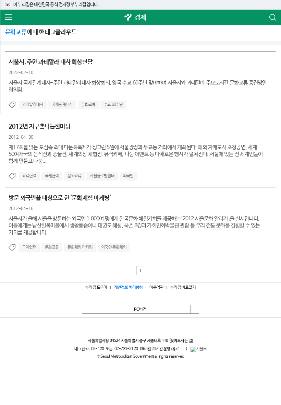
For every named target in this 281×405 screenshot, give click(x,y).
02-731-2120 (126, 349)
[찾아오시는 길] (181, 340)
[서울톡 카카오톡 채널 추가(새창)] (199, 349)
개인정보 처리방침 (128, 287)
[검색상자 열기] (272, 17)
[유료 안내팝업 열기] (182, 348)
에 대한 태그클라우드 (40, 32)
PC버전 (140, 309)
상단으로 (194, 309)
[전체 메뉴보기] (8, 17)
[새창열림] (128, 17)
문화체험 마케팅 (80, 247)
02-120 (97, 349)
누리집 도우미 (96, 287)
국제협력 (52, 176)
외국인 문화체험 (113, 247)
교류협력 (29, 176)
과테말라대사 (32, 104)
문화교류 (88, 104)
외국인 (128, 176)
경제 (140, 18)
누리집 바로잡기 (183, 287)
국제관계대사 (62, 104)
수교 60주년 (113, 104)
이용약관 (156, 287)
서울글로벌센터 (102, 176)
